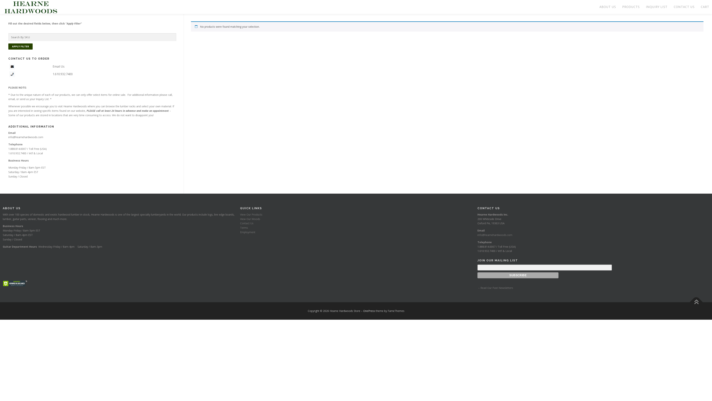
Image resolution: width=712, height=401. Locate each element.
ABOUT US (607, 7)
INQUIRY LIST (657, 7)
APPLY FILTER (20, 46)
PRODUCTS (631, 7)
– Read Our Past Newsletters (495, 288)
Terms (244, 227)
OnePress (369, 311)
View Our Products (251, 214)
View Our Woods (250, 219)
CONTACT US (684, 7)
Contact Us (246, 223)
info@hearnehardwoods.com (25, 137)
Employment (247, 232)
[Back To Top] (696, 302)
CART (705, 7)
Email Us (59, 66)
